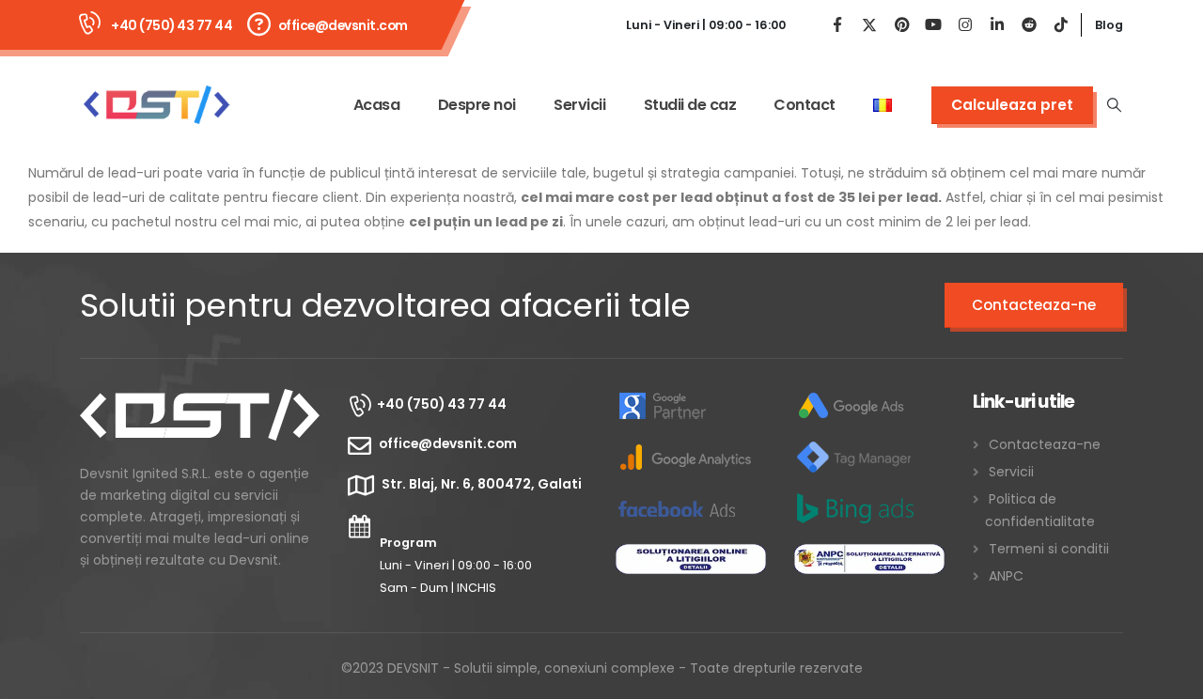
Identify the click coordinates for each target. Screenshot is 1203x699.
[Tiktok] (1061, 25)
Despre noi (477, 105)
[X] (869, 25)
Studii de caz (690, 105)
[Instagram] (965, 25)
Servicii (579, 105)
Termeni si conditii (1049, 548)
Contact (804, 105)
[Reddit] (1029, 25)
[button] (1114, 105)
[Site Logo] (156, 104)
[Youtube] (933, 25)
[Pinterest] (901, 25)
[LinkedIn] (997, 25)
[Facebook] (837, 25)
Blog (1109, 25)
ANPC (1006, 576)
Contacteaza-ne (1034, 305)
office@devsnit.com (343, 25)
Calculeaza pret (1012, 105)
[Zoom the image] (200, 401)
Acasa (376, 105)
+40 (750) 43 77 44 (171, 25)
